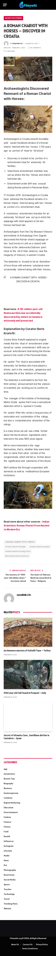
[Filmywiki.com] (28, 5)
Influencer (9, 841)
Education (8, 807)
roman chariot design (15, 546)
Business (8, 788)
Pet (5, 865)
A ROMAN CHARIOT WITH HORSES (20, 542)
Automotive (9, 773)
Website (7, 908)
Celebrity (8, 798)
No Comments (35, 48)
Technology (9, 894)
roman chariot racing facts (17, 551)
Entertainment (11, 812)
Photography (10, 870)
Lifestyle (8, 850)
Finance (7, 822)
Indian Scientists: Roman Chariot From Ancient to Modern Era (27, 525)
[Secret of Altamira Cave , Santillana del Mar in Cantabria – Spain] (28, 716)
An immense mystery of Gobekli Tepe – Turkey (27, 650)
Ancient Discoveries (13, 18)
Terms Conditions (30, 948)
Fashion (7, 817)
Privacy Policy (42, 944)
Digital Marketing (12, 802)
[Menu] (5, 5)
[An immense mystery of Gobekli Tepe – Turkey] (28, 632)
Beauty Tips (9, 778)
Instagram (8, 846)
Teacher (7, 889)
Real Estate (9, 874)
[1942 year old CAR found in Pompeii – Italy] (28, 674)
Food (6, 831)
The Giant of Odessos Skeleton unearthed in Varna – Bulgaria (40, 577)
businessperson (11, 793)
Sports (7, 884)
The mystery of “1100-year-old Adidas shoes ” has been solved (15, 577)
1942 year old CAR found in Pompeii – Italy (25, 692)
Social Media (10, 879)
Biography (8, 783)
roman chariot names (39, 546)
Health (7, 836)
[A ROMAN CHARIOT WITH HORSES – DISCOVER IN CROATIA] (28, 69)
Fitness (7, 826)
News (6, 860)
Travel (7, 899)
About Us (15, 944)
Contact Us (27, 944)
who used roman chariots (17, 556)
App (5, 769)
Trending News (10, 903)
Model (6, 855)
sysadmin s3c (17, 43)
